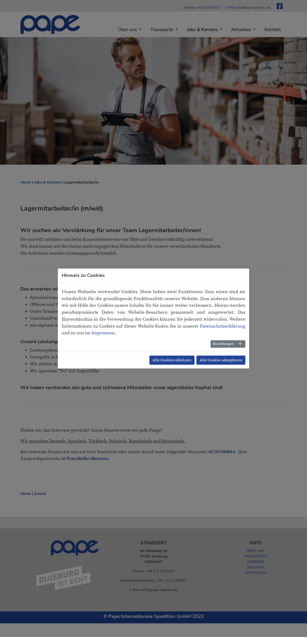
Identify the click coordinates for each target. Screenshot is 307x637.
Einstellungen (223, 344)
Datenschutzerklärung (222, 326)
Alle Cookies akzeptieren (221, 360)
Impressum (103, 333)
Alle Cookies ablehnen (172, 360)
